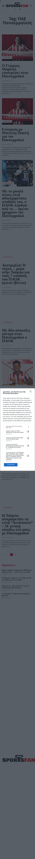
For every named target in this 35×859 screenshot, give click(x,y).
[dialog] (17, 429)
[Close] (31, 392)
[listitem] (17, 427)
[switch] (27, 431)
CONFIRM (10, 464)
